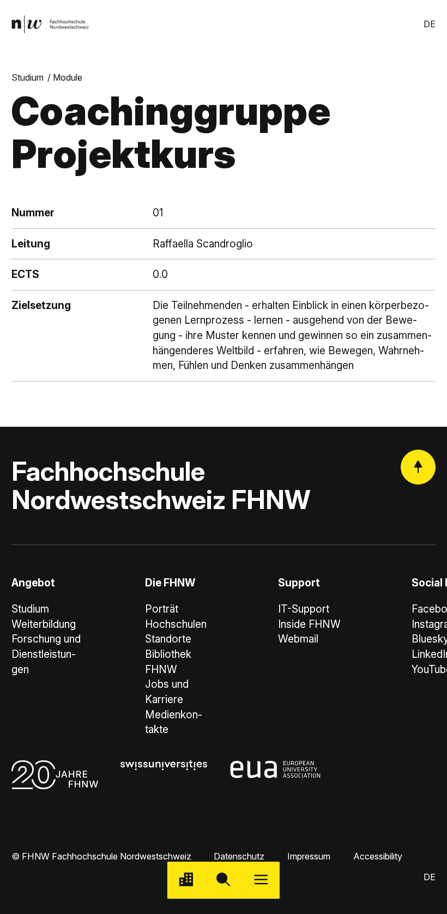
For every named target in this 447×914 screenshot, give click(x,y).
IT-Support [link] (303, 609)
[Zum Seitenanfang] (418, 467)
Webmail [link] (298, 639)
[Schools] (186, 880)
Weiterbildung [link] (43, 624)
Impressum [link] (308, 856)
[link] (50, 24)
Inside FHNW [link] (309, 624)
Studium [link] (27, 77)
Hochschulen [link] (176, 624)
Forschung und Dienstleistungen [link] (46, 654)
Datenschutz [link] (239, 856)
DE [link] (430, 24)
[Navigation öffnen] (261, 880)
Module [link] (67, 77)
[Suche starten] (224, 880)
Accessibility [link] (377, 856)
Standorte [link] (168, 639)
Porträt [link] (161, 609)
